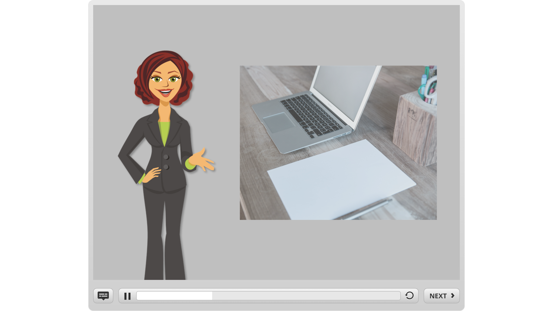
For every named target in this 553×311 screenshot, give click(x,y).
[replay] (409, 297)
